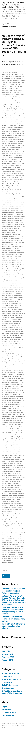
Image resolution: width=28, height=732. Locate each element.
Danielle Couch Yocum (7, 210)
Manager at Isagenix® (7, 390)
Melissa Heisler (6, 406)
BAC (23, 133)
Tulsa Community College (8, 538)
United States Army (7, 540)
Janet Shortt (14, 315)
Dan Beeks (9, 208)
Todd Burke (8, 532)
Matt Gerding (12, 398)
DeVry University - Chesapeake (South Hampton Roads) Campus (12, 230)
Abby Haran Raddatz (15, 92)
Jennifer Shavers (11, 325)
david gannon (11, 214)
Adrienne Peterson (6, 98)
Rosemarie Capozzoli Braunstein (10, 483)
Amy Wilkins (5, 105)
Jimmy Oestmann (6, 331)
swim (9, 520)
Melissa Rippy (14, 406)
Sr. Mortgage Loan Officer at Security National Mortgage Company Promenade (12, 507)
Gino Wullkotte (17, 281)
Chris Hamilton (5, 184)
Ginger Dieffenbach (7, 281)
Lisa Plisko (8, 376)
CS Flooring (13, 204)
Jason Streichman (6, 319)
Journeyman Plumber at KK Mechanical (12, 343)
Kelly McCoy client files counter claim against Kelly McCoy (13, 619)
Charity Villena (18, 177)
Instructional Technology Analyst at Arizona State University (11, 305)
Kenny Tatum (19, 358)
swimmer (13, 520)
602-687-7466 (14, 88)
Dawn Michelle (5, 216)
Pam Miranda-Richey (14, 439)
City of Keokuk (5, 190)
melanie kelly (17, 402)
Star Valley (20, 509)
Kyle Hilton (9, 366)
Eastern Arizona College (14, 252)
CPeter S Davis (5, 204)
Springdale (4, 505)
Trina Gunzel (14, 536)
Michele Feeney (12, 410)
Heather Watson (18, 289)
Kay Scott (8, 354)
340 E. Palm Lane (12, 84)
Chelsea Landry (6, 179)
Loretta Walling (10, 382)
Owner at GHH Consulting (13, 431)
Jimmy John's (18, 329)
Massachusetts (11, 396)
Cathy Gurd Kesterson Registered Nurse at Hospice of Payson (13, 165)
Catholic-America (15, 163)
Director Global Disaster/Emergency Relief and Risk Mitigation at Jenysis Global (11, 234)
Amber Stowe (19, 103)
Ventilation (9, 546)
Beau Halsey (18, 135)
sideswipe (17, 501)
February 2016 (8, 657)
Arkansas (4, 121)
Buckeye (16, 155)
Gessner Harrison (13, 279)
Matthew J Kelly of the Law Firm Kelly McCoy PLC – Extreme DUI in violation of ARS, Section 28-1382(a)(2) (14, 45)
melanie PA (4, 404)
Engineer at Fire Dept (7, 262)
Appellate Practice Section (9, 117)
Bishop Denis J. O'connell (14, 145)
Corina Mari (5, 198)
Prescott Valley (13, 455)
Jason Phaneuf (19, 317)
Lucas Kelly (7, 384)
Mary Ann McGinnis (7, 394)
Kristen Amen (9, 364)
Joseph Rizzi (16, 339)
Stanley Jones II (12, 509)
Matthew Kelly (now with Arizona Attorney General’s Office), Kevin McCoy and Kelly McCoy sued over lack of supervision (14, 600)
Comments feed (9, 712)
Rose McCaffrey (16, 481)
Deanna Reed (13, 218)
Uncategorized (8, 688)
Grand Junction (16, 285)
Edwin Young (17, 256)
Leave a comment (8, 562)
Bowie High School (10, 149)
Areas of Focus (20, 117)
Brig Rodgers (9, 155)
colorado (7, 196)
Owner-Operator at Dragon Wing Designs (12, 437)
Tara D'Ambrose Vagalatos (9, 522)
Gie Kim (21, 279)
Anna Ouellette (10, 113)
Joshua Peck (17, 341)
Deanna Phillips (6, 218)
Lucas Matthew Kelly (16, 384)
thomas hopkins (11, 528)
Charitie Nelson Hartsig (8, 177)
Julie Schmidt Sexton (18, 347)
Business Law (8, 159)
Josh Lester (10, 341)
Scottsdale (14, 493)
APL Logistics (5, 115)
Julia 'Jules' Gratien (14, 345)
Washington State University (15, 552)
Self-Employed (5, 497)
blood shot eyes (9, 147)
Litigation (14, 376)
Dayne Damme (14, 216)
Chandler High (20, 175)
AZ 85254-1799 (6, 133)
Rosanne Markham (6, 481)
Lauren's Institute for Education (10, 370)
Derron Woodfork (15, 226)
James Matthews (16, 313)
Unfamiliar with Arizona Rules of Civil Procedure (12, 692)
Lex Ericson (7, 374)
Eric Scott (16, 262)
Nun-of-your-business (7, 424)
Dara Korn (16, 210)
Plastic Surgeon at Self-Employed (10, 451)
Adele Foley (5, 96)
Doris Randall (8, 244)
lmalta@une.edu (10, 380)
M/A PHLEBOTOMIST (13, 386)
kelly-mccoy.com (11, 358)
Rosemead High (6, 485)
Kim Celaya (5, 362)
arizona (4, 119)
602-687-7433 (6, 88)
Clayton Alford (14, 190)
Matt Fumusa (5, 398)
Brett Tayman (9, 153)
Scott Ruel (8, 493)
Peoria (19, 445)
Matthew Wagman (6, 400)
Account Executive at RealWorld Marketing (13, 94)
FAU (13, 266)
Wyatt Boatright (12, 558)
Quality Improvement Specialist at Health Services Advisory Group (13, 459)
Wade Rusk (4, 550)
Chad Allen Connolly (10, 175)
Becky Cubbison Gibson (15, 139)
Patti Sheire (13, 443)
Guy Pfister (20, 287)
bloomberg (17, 147)
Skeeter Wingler (6, 503)
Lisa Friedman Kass (16, 374)
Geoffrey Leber (10, 277)
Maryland (4, 396)
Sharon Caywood (19, 497)
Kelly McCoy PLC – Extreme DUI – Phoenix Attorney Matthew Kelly (13, 5)
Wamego (10, 550)
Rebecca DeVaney (12, 469)
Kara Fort (13, 352)
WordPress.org (8, 715)
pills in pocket (18, 449)
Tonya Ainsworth (6, 534)
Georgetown (5, 279)
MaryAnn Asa (16, 394)
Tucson (20, 536)
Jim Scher (11, 329)
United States (19, 538)
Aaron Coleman (18, 90)
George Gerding (19, 277)
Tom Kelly (14, 532)
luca (3, 384)
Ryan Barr (13, 485)
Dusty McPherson (6, 248)
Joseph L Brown (8, 339)
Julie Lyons (9, 347)
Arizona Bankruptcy (10, 673)
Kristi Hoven (17, 364)
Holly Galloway (9, 295)
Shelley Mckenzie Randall (8, 499)
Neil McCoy (13, 420)
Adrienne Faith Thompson (15, 96)
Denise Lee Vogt (6, 222)
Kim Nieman (11, 362)
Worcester (4, 558)
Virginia (20, 548)
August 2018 (7, 654)
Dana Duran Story (17, 208)
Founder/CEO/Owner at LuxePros (10, 275)
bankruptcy (5, 135)
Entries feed (7, 709)
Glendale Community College (9, 283)
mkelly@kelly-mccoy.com (8, 414)
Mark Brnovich (11, 392)
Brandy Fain (13, 151)
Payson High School (11, 445)
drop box (14, 244)
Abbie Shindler (5, 92)
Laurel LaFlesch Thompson (14, 368)
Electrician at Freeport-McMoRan (10, 258)
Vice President (17, 546)
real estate (10, 463)
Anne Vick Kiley (19, 113)
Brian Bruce (17, 153)
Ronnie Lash (19, 479)
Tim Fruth (17, 530)
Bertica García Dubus (11, 141)
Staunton (4, 511)
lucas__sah (4, 386)
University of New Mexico (17, 542)
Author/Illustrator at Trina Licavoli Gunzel (12, 131)
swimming (19, 520)
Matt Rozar (20, 398)
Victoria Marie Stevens (12, 548)
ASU (11, 123)
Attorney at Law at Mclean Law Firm (11, 129)
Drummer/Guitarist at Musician (10, 246)
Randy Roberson (15, 461)
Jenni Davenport (17, 321)
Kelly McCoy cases (10, 685)
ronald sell (12, 479)
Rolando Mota (5, 479)
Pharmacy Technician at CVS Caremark (12, 447)
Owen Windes (19, 426)
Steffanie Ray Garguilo (13, 511)
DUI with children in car (12, 679)
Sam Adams (14, 491)
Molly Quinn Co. (20, 414)
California (14, 159)
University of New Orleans (9, 544)
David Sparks (19, 214)
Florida (3, 273)
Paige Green (5, 439)
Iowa (12, 309)
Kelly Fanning (15, 354)
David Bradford (19, 212)
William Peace (18, 556)
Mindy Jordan (20, 412)
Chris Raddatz (14, 184)
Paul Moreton (20, 443)
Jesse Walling (11, 327)
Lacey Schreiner (16, 366)
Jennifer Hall (5, 323)
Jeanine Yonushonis (7, 321)
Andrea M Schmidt (6, 111)
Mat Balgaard (19, 396)
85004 (11, 90)
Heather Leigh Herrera (7, 289)
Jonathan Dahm (6, 337)
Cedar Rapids (11, 169)
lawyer (20, 370)
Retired (17, 475)
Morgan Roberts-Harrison (8, 416)
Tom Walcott (21, 532)
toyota (18, 534)
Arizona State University (12, 119)
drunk (20, 246)
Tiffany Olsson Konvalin (8, 530)
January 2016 (7, 660)
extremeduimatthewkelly (10, 72)
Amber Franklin (11, 103)
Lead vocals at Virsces (8, 372)
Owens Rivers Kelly (7, 428)
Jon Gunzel (20, 335)
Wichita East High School (8, 554)
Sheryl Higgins (10, 501)
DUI (23, 246)
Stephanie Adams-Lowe (8, 514)
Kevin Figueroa (5, 360)
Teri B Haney (8, 524)
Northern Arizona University (16, 422)
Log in (4, 706)
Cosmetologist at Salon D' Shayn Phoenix (12, 202)
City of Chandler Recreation (15, 188)
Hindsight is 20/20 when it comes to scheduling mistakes (13, 626)
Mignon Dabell (12, 412)
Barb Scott (11, 135)
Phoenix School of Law (7, 449)
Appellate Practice (14, 115)
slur (12, 503)
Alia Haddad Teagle (11, 101)
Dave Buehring (10, 212)
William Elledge (10, 556)
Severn (12, 497)
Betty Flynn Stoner (12, 143)
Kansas (16, 349)
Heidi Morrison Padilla (11, 293)
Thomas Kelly (19, 528)
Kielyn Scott (21, 360)
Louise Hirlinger (19, 382)
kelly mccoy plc (10, 356)
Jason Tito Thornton (17, 319)
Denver (13, 222)
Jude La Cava (5, 345)
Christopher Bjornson (11, 186)
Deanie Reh (21, 216)
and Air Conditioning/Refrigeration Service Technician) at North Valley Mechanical (12, 107)
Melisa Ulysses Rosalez (14, 404)
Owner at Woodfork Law (14, 435)
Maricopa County (18, 390)
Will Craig (18, 554)
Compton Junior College (17, 196)
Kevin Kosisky (13, 360)
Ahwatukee (15, 98)
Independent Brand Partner (16, 299)
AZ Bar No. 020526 (16, 133)
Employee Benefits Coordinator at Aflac (12, 260)
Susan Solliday (11, 518)
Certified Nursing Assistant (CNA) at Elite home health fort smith (12, 173)
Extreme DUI (19, 74)
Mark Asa (4, 392)
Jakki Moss (8, 313)
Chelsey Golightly (15, 179)
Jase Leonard (11, 317)
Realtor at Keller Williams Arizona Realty (12, 465)
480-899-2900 (18, 86)
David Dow (4, 214)
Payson (3, 445)
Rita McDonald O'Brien (18, 477)
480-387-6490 (9, 86)
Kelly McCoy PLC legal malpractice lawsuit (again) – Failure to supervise (14, 591)
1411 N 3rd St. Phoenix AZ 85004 (12, 76)
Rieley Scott (9, 477)
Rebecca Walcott (10, 471)
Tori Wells (13, 534)
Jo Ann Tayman (16, 331)
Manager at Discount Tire (13, 388)
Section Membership (18, 495)
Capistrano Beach (12, 161)
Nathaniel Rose (6, 420)
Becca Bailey (11, 137)
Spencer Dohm (17, 503)
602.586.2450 (5, 90)
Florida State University (12, 273)
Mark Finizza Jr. (20, 392)
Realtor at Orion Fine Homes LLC (10, 467)
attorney (15, 123)
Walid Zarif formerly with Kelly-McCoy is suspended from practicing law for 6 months (13, 610)
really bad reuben (18, 463)
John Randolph (13, 335)
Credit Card (7, 676)
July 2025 (6, 651)
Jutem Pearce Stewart (7, 349)
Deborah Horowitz (17, 220)
